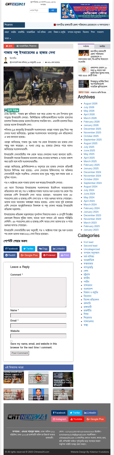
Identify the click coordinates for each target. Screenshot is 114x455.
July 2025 (89, 147)
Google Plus (31, 255)
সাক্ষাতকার (89, 321)
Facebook (12, 248)
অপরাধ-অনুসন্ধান (74, 32)
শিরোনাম (32, 46)
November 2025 (92, 132)
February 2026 (92, 121)
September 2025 (93, 139)
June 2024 (89, 193)
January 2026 (91, 125)
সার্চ (53, 10)
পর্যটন (86, 281)
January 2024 (91, 212)
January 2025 (91, 168)
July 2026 (89, 107)
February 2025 (92, 165)
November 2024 (92, 175)
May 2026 (89, 111)
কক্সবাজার (88, 263)
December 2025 (92, 129)
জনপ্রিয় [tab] (102, 46)
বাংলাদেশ (88, 289)
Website (14, 331)
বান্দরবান (88, 285)
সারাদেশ (100, 32)
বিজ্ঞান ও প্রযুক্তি (59, 32)
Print (66, 255)
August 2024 (90, 186)
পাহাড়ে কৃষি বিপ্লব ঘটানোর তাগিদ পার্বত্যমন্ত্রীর (11, 396)
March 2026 (90, 118)
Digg (44, 248)
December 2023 (92, 215)
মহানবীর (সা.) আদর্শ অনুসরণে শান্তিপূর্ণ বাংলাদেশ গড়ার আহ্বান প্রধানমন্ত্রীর (62, 395)
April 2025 (89, 157)
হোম (10, 46)
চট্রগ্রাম (87, 274)
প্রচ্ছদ (7, 32)
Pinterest (50, 255)
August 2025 (90, 143)
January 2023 (91, 230)
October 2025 (91, 136)
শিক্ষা (93, 32)
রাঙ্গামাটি (87, 307)
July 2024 (89, 190)
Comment (16, 275)
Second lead (90, 245)
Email (14, 320)
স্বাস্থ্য (86, 325)
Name (14, 310)
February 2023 (92, 226)
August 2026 (90, 103)
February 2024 (92, 208)
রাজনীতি (21, 32)
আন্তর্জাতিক (31, 32)
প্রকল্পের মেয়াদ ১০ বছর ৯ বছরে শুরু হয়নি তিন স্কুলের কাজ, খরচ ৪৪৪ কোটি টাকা (38, 379)
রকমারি (87, 303)
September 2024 (93, 183)
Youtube (77, 419)
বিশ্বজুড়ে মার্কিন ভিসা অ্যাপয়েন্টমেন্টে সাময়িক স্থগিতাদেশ (63, 383)
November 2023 (92, 219)
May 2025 (89, 154)
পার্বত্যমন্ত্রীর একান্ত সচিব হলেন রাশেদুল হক (38, 397)
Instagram (60, 419)
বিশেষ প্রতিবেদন (91, 299)
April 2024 (89, 201)
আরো (7, 38)
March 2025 (90, 161)
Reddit (11, 255)
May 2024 (89, 197)
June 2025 (89, 150)
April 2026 (89, 114)
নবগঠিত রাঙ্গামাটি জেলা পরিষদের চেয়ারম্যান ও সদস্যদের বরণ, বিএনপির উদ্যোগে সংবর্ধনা (13, 377)
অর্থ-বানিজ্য (41, 32)
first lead (88, 242)
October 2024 (91, 179)
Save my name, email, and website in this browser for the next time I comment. (33, 345)
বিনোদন (86, 32)
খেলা (50, 32)
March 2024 (90, 204)
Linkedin (60, 248)
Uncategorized (92, 249)
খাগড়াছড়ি (88, 267)
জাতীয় (13, 32)
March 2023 (90, 222)
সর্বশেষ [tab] (86, 46)
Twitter (29, 248)
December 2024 (92, 172)
